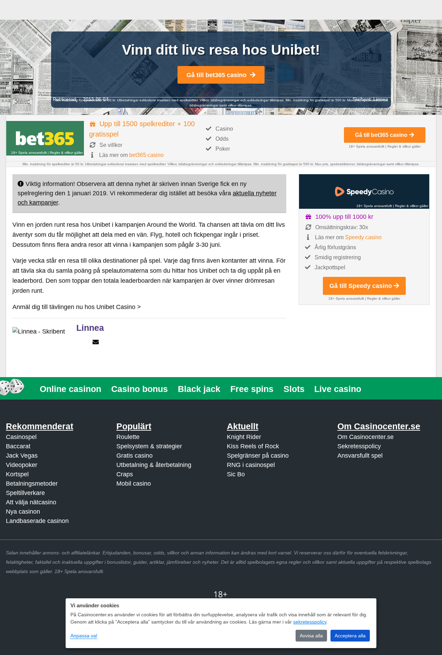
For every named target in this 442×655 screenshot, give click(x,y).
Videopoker (21, 464)
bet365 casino (146, 155)
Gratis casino (134, 455)
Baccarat (18, 446)
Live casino (337, 389)
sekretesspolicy (309, 622)
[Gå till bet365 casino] (45, 138)
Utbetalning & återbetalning (153, 464)
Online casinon (70, 389)
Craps (124, 474)
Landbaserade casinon (37, 520)
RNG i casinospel (251, 464)
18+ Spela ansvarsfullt (29, 153)
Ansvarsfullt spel (360, 455)
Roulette (128, 436)
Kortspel (17, 474)
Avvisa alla (311, 635)
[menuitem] (70, 389)
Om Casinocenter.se (365, 436)
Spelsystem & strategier (149, 446)
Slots (294, 389)
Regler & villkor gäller (66, 153)
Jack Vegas (22, 455)
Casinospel (21, 436)
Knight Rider (244, 436)
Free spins (251, 389)
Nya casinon (23, 511)
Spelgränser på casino (258, 455)
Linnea (380, 99)
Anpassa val (83, 635)
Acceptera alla (350, 635)
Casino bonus (139, 389)
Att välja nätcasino (31, 502)
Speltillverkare (25, 492)
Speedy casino (363, 237)
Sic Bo (236, 474)
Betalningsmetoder (32, 483)
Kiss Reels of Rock (253, 446)
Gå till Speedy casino (360, 285)
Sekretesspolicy (359, 446)
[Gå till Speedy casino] (364, 191)
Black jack (199, 389)
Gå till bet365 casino (216, 75)
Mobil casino (133, 483)
